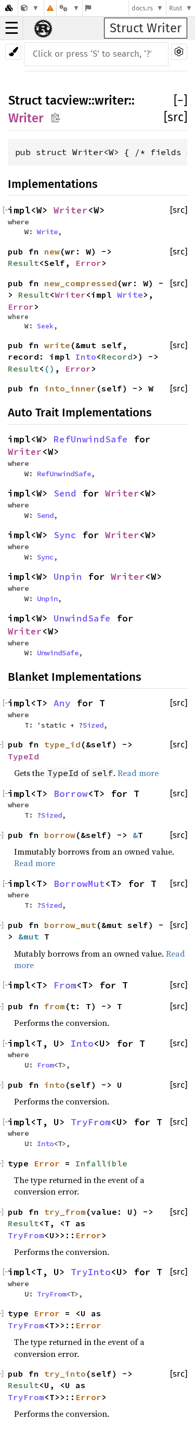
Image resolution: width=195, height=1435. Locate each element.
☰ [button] (11, 28)
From (65, 985)
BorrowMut (79, 884)
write (57, 345)
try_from (65, 1212)
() (49, 368)
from (54, 1006)
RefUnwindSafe (91, 439)
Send (65, 493)
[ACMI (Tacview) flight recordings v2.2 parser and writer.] (30, 8)
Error (88, 263)
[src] (175, 117)
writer (111, 100)
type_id (62, 744)
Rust (176, 8)
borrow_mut (70, 925)
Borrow (71, 793)
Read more (138, 773)
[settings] (179, 52)
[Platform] (69, 8)
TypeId (23, 756)
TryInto (91, 1272)
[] (180, 100)
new (52, 251)
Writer (25, 118)
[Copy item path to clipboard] (55, 117)
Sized (93, 725)
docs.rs (142, 8)
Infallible (101, 1163)
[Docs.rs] (9, 8)
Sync (65, 535)
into (54, 1085)
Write (47, 231)
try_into (65, 1373)
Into (85, 356)
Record (117, 356)
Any (62, 703)
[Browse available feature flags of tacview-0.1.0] (88, 8)
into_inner (70, 388)
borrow (59, 835)
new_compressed (80, 283)
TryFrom (91, 1122)
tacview (66, 100)
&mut (31, 936)
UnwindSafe (82, 618)
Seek (45, 326)
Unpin (68, 576)
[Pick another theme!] (13, 52)
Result (23, 263)
